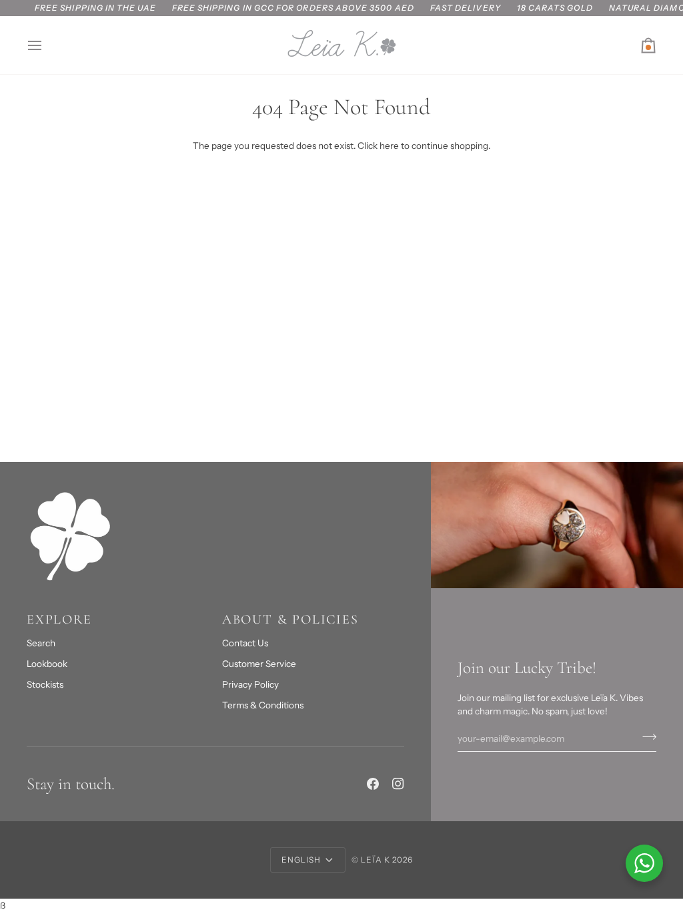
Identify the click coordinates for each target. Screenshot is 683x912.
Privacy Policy (250, 684)
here (389, 145)
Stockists (45, 684)
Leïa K (375, 860)
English (301, 860)
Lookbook (47, 663)
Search (41, 643)
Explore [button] (59, 620)
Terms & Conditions (262, 705)
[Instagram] (398, 784)
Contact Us (245, 643)
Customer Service (259, 663)
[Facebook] (373, 784)
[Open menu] (47, 45)
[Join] (645, 737)
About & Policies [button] (290, 620)
